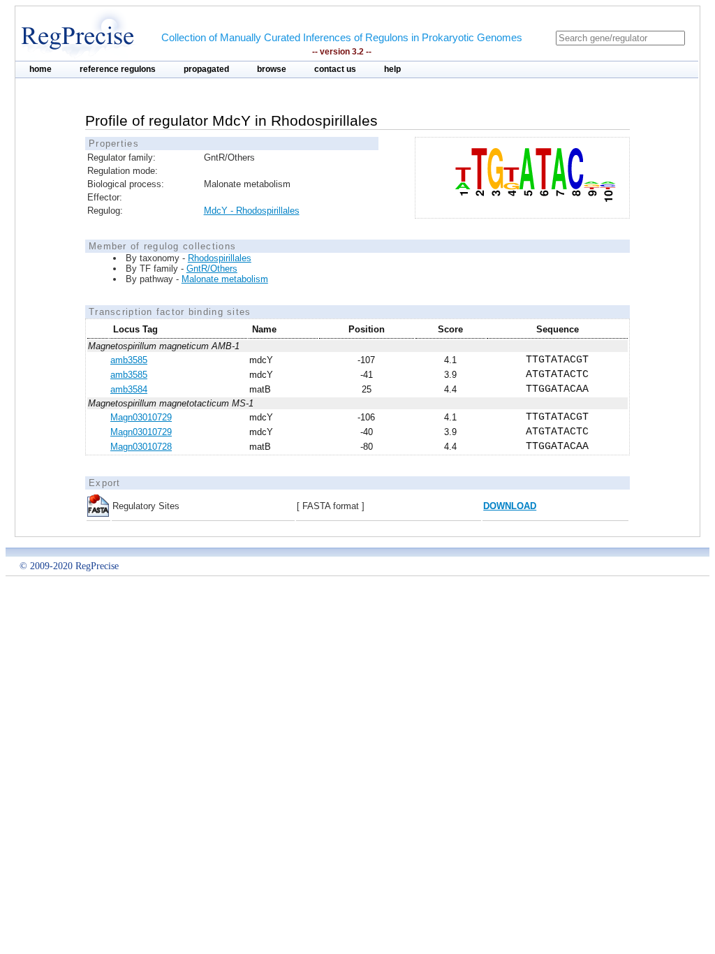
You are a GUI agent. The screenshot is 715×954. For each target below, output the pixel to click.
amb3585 (128, 360)
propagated (206, 69)
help (392, 69)
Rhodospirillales (219, 258)
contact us (335, 69)
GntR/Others (211, 268)
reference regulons (118, 69)
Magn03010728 (141, 446)
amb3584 (128, 389)
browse (271, 69)
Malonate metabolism (225, 279)
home (40, 69)
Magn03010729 (141, 417)
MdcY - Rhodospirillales (252, 210)
